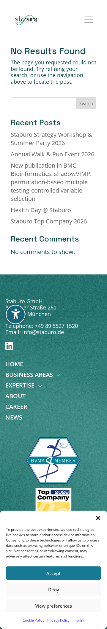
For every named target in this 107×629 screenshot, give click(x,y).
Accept (53, 573)
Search (86, 103)
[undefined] (15, 314)
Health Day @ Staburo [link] (41, 210)
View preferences (53, 606)
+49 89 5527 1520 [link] (56, 325)
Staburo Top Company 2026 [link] (49, 221)
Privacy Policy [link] (58, 620)
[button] (98, 518)
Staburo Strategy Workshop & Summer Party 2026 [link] (51, 139)
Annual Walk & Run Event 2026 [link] (52, 154)
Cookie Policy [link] (33, 620)
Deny (53, 590)
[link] (26, 20)
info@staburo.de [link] (43, 332)
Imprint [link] (78, 620)
